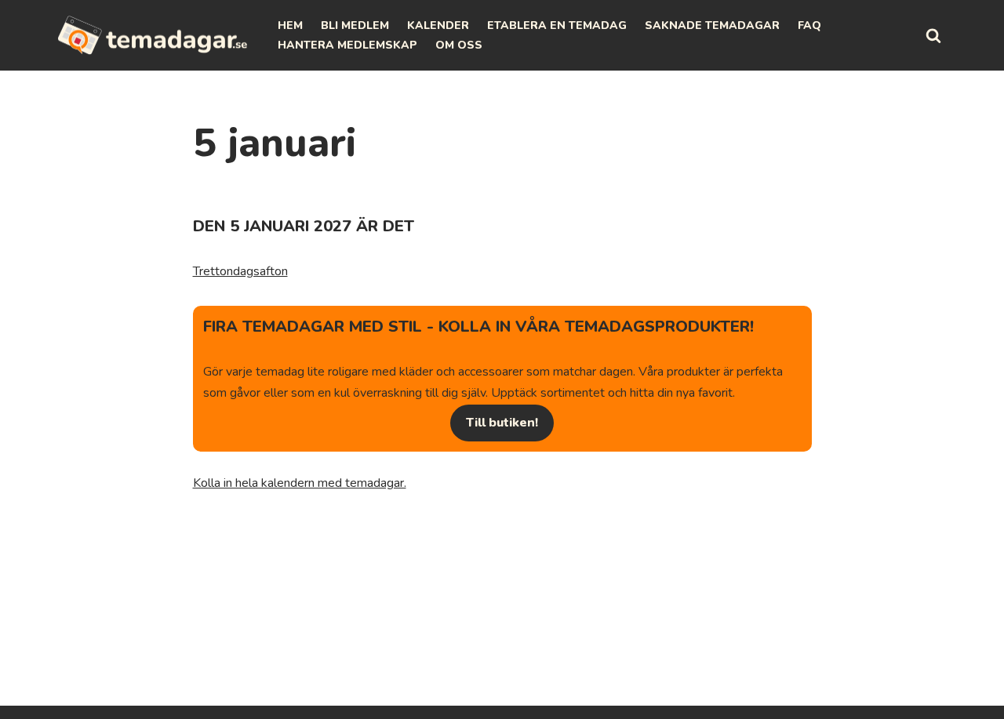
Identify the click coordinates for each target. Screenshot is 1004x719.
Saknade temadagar (712, 25)
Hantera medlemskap (347, 45)
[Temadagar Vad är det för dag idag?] (153, 35)
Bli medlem (355, 25)
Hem (290, 25)
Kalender (438, 25)
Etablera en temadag (557, 25)
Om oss (458, 45)
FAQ (809, 25)
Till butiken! (502, 422)
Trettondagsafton (240, 271)
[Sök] (933, 35)
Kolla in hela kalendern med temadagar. (299, 483)
